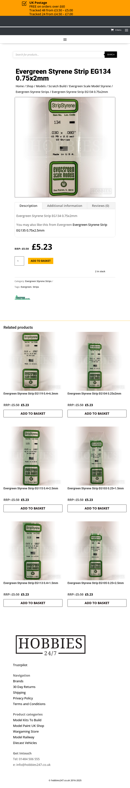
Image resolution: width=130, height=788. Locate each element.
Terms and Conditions (29, 704)
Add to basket (41, 261)
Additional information (64, 206)
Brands (18, 681)
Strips (36, 286)
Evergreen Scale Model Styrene (90, 86)
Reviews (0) (100, 206)
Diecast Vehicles (25, 743)
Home (20, 86)
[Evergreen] (22, 299)
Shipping (19, 692)
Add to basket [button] (33, 413)
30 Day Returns (24, 687)
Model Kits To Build (27, 720)
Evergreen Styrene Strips (32, 92)
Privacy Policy (23, 698)
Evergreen (26, 286)
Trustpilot (20, 665)
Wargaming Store (26, 731)
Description (28, 206)
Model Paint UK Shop (28, 726)
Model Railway (23, 737)
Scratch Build (57, 86)
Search (111, 54)
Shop (29, 86)
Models (41, 86)
